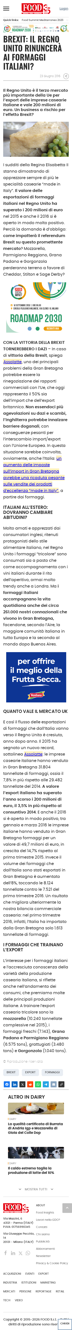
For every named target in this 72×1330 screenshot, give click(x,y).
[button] (6, 8)
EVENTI (29, 1274)
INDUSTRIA (10, 1283)
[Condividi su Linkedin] (15, 1084)
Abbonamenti (45, 1249)
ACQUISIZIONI (12, 1274)
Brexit (11, 1072)
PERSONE (25, 1291)
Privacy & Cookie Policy (52, 1263)
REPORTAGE (43, 1291)
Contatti (41, 1227)
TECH (6, 1300)
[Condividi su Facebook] (7, 1084)
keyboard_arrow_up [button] (67, 1207)
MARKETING (48, 1283)
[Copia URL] (61, 1084)
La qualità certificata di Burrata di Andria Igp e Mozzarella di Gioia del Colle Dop (35, 1128)
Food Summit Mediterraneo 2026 (42, 20)
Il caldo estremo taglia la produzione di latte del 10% (31, 1170)
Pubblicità (42, 1241)
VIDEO (19, 1300)
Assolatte (12, 362)
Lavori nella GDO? (48, 1220)
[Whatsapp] (27, 1253)
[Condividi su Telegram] (46, 1084)
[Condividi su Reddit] (30, 1084)
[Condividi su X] (22, 1084)
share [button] (66, 76)
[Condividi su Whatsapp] (38, 1084)
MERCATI (9, 1291)
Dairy (12, 1119)
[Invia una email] (54, 1084)
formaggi (52, 1072)
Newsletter (43, 1256)
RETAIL (60, 1291)
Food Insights (45, 1212)
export (30, 1072)
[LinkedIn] (13, 1253)
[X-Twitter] (21, 1253)
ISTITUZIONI (28, 1283)
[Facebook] (6, 1253)
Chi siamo (43, 1234)
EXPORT (43, 1274)
